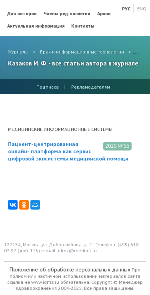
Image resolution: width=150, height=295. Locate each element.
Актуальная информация (36, 26)
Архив (104, 13)
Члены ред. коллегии (67, 13)
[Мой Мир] (35, 205)
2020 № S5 (117, 146)
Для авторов (22, 13)
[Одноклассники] (24, 205)
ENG (141, 9)
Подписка (47, 87)
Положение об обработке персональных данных (70, 269)
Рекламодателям (90, 87)
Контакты (82, 26)
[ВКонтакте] (13, 205)
